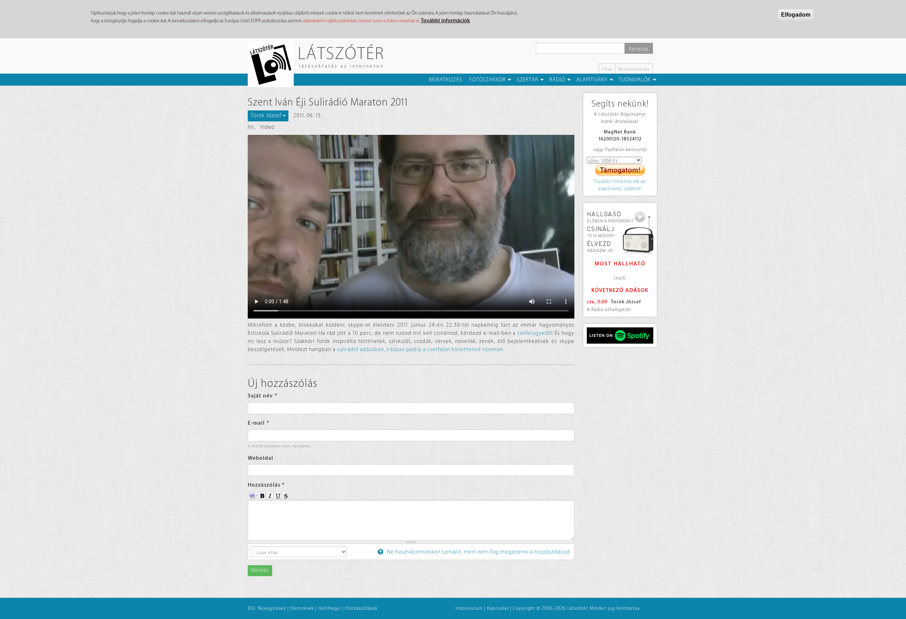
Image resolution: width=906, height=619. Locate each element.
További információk (445, 21)
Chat (607, 69)
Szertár (527, 80)
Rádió (557, 80)
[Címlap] (273, 64)
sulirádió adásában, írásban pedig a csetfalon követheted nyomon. (420, 349)
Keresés (639, 49)
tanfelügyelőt (534, 333)
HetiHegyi (329, 608)
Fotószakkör (487, 80)
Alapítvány (592, 80)
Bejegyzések (272, 608)
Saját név (262, 396)
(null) (620, 278)
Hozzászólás (266, 485)
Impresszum (469, 608)
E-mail (258, 423)
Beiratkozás (445, 80)
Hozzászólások (361, 608)
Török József (626, 301)
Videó (267, 127)
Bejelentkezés (634, 69)
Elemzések (302, 608)
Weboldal (260, 458)
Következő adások (619, 290)
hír (251, 127)
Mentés (260, 570)
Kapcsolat (498, 608)
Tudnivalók (635, 80)
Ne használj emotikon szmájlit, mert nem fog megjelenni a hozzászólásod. (478, 552)
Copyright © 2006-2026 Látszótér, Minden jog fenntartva (576, 608)
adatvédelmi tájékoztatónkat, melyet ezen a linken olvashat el (361, 20)
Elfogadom (795, 15)
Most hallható (620, 264)
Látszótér (341, 53)
